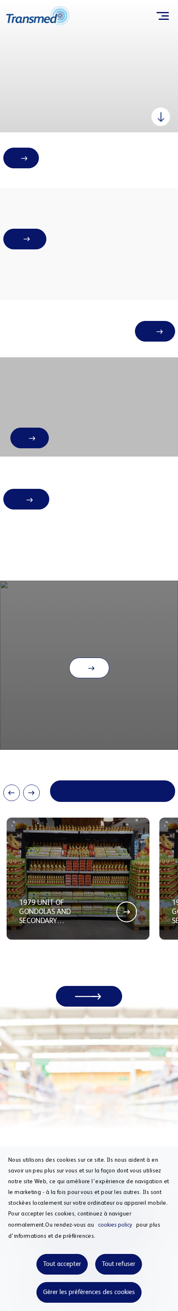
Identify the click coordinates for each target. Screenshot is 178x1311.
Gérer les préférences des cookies (89, 1292)
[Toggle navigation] (162, 16)
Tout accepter (62, 1264)
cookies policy (115, 1225)
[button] (11, 793)
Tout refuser (118, 1264)
